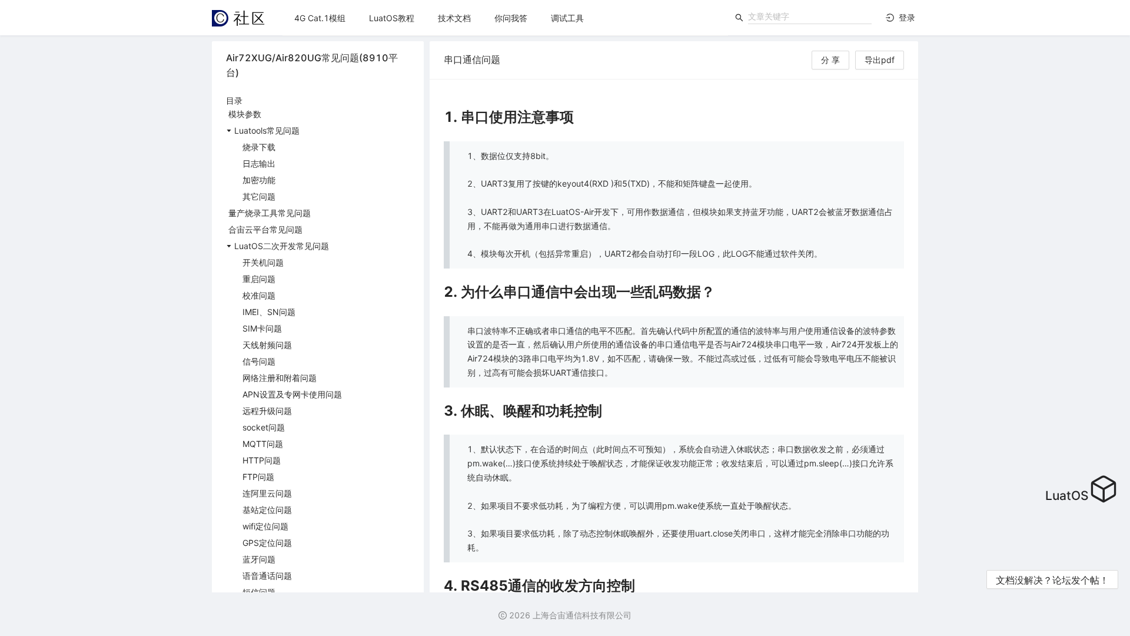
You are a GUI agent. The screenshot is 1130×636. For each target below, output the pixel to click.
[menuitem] (319, 18)
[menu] (505, 18)
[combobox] (810, 16)
